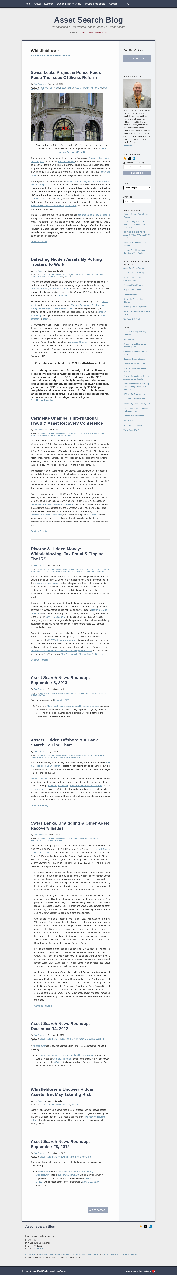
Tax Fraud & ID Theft (131, 319)
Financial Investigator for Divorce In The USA (119, 1254)
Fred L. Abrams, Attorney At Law (94, 32)
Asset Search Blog (88, 19)
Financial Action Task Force (134, 364)
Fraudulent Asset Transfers (134, 285)
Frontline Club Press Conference (46, 515)
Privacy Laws (96, 88)
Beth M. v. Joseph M (55, 617)
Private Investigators (95, 4)
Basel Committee (130, 339)
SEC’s (57, 1062)
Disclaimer (43, 1254)
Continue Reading (39, 241)
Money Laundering (81, 88)
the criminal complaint (68, 1175)
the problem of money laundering (94, 215)
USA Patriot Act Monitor (132, 425)
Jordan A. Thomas (78, 342)
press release (44, 1171)
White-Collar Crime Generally (90, 571)
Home (27, 4)
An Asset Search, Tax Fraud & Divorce (50, 289)
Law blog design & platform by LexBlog (139, 1271)
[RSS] (124, 158)
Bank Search (77, 755)
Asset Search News (48, 1039)
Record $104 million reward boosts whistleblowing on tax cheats (61, 650)
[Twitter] (129, 158)
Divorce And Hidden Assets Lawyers (85, 1254)
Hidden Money (66, 88)
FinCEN (63, 295)
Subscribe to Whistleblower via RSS (51, 55)
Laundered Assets (130, 294)
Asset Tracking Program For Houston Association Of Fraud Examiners (135, 224)
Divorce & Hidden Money (69, 4)
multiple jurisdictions (58, 785)
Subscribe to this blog (134, 163)
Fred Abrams (38, 84)
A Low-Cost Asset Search (133, 268)
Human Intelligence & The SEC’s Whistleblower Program (66, 1055)
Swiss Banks (74, 757)
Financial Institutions (49, 88)
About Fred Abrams (43, 4)
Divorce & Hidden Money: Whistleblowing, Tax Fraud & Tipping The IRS (67, 553)
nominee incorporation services (86, 785)
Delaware (47, 319)
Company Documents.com (134, 359)
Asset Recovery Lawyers (59, 1254)
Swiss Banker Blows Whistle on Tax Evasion (52, 504)
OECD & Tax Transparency (134, 394)
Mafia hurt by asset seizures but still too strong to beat (73, 706)
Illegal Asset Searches (132, 290)
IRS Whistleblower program (61, 640)
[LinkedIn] (134, 158)
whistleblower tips (66, 161)
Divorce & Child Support (82, 275)
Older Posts (96, 1210)
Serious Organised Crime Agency (136, 403)
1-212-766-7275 (37, 1249)
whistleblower (39, 1046)
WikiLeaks (91, 515)
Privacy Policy (31, 1254)
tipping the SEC (61, 700)
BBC (59, 198)
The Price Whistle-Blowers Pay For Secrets (82, 654)
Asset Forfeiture (47, 693)
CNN (43, 198)
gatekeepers (37, 789)
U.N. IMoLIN (128, 420)
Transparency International (133, 416)
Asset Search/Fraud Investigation (55, 275)
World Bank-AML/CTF (132, 430)
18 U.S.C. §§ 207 (90, 1182)
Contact (113, 4)
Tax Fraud (41, 90)
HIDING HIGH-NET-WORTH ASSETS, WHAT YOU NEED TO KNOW (136, 235)
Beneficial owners (39, 778)
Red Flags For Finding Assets (135, 307)
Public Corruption (83, 1157)
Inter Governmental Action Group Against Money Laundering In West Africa (136, 386)
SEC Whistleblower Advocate (134, 399)
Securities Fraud (55, 277)
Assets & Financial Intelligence (135, 273)
